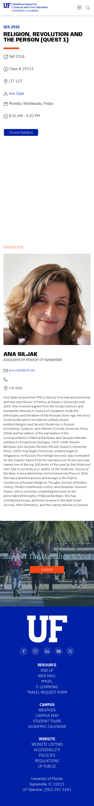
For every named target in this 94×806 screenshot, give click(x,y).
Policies (47, 755)
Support (47, 569)
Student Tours (47, 721)
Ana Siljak (16, 93)
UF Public (47, 766)
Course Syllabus (21, 132)
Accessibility (47, 750)
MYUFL (47, 681)
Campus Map (47, 715)
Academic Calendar (47, 726)
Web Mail (47, 676)
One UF (47, 670)
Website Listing (47, 744)
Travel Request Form (47, 692)
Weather (47, 710)
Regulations (47, 761)
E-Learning (47, 687)
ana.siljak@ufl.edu (22, 370)
